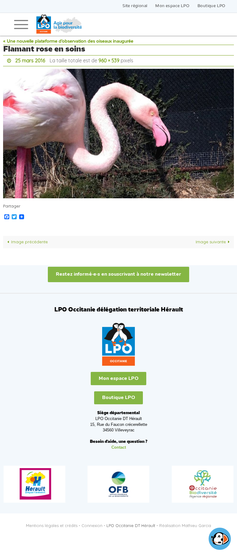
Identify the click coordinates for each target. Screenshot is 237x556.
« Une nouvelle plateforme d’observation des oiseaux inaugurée (68, 41)
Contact (118, 445)
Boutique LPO (212, 6)
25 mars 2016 (30, 60)
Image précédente (29, 240)
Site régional (135, 6)
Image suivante (211, 240)
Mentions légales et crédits (51, 523)
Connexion (91, 523)
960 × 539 (108, 60)
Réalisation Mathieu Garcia (185, 523)
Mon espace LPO (172, 6)
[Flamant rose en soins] (118, 131)
